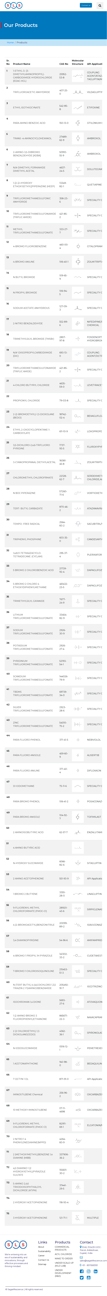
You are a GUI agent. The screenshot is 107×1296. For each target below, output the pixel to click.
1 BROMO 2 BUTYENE (25, 894)
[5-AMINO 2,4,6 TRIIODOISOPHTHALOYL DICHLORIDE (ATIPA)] (78, 1187)
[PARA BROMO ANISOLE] (78, 816)
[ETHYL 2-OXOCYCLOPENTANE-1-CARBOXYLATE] (78, 431)
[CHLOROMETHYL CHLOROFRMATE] (78, 477)
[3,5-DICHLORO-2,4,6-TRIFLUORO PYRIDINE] (78, 446)
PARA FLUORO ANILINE (26, 770)
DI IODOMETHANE (23, 786)
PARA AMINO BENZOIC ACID (29, 123)
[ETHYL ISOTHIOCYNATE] (78, 107)
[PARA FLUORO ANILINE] (78, 770)
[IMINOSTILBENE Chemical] (78, 1094)
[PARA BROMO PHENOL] (78, 801)
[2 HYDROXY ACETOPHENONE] (78, 1202)
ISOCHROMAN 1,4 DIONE (27, 1002)
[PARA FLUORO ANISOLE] (78, 755)
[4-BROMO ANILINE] (78, 261)
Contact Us (43, 1260)
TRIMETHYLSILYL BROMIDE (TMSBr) (33, 339)
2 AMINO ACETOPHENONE (28, 878)
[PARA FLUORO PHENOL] (78, 739)
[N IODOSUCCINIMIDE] (78, 1048)
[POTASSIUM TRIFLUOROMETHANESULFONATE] (78, 647)
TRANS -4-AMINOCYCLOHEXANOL (32, 138)
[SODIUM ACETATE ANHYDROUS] (78, 308)
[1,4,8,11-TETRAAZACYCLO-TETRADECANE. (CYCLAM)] (78, 554)
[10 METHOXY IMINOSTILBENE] (78, 1109)
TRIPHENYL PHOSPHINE (27, 539)
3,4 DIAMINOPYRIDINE (26, 940)
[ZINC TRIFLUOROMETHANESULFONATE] (78, 724)
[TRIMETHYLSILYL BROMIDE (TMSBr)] (78, 338)
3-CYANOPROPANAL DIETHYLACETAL (34, 462)
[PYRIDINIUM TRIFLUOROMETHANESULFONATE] (78, 662)
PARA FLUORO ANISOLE (27, 755)
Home (10, 42)
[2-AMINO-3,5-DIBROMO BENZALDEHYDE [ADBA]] (78, 153)
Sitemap (42, 1264)
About (41, 1247)
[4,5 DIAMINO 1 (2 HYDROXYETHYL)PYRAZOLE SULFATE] (78, 1171)
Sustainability (44, 1251)
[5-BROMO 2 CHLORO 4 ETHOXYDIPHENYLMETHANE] (78, 585)
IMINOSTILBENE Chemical (28, 1094)
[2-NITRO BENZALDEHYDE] (78, 323)
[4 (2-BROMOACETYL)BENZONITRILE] (78, 924)
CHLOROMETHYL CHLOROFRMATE (33, 477)
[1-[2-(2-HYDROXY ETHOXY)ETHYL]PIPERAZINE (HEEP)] (78, 184)
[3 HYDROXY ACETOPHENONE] (78, 1217)
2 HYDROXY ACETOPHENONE (30, 1202)
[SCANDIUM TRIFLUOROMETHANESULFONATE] (78, 678)
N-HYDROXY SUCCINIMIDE (28, 863)
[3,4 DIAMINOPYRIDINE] (78, 940)
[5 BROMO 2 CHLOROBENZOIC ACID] (78, 570)
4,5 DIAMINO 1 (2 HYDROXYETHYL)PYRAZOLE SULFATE (29, 1171)
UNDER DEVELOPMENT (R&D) (63, 1273)
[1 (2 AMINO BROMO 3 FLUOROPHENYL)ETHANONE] (78, 1017)
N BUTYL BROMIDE (24, 277)
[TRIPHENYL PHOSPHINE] (78, 539)
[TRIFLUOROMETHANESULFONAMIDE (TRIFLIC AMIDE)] (78, 215)
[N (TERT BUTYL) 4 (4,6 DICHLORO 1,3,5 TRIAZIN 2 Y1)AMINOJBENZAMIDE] (78, 986)
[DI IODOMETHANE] (78, 786)
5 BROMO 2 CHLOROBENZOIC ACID (33, 570)
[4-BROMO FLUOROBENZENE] (78, 246)
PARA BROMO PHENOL (26, 801)
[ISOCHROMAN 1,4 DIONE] (78, 1001)
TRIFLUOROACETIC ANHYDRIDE (31, 92)
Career (41, 1255)
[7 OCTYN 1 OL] (78, 1079)
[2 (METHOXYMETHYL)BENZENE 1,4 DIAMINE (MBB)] (78, 1156)
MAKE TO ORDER (64, 1258)
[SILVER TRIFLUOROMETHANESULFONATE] (78, 709)
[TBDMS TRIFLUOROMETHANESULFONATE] (78, 693)
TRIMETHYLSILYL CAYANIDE (29, 601)
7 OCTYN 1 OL (20, 1079)
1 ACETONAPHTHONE (25, 1063)
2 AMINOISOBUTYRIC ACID (28, 832)
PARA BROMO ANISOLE (26, 817)
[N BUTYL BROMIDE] (78, 277)
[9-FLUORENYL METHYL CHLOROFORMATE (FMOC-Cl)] (78, 909)
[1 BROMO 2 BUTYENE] (78, 894)
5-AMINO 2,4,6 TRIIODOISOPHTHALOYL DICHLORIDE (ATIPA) (27, 1187)
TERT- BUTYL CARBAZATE (28, 508)
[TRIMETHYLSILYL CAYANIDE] (78, 601)
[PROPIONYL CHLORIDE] (78, 400)
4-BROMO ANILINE (24, 261)
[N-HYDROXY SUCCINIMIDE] (78, 863)
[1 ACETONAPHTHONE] (78, 1063)
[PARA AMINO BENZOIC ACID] (78, 123)
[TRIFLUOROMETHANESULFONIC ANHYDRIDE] (78, 200)
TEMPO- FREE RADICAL (26, 524)
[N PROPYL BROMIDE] (78, 292)
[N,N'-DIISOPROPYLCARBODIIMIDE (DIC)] (78, 354)
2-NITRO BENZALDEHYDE (28, 323)
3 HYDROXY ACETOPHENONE (30, 1218)
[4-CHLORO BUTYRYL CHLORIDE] (78, 385)
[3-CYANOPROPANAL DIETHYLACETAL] (78, 462)
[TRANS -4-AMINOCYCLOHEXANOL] (78, 138)
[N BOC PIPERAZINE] (78, 493)
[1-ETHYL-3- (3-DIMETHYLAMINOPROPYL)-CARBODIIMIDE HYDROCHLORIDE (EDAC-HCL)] (78, 75)
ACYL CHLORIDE (63, 1254)
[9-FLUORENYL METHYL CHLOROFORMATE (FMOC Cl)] (78, 1125)
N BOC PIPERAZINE (24, 493)
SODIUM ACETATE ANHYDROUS (31, 308)
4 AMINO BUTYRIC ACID (26, 847)
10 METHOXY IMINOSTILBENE (30, 1110)
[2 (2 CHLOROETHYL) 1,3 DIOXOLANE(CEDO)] (78, 1032)
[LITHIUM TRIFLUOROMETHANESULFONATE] (78, 616)
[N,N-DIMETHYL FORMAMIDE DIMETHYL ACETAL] (78, 169)
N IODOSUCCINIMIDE (25, 1048)
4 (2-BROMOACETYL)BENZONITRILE (34, 925)
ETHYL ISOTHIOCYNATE (26, 107)
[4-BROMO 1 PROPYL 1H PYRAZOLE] (78, 955)
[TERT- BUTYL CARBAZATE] (78, 508)
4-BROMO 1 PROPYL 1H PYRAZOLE (32, 955)
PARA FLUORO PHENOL (26, 739)
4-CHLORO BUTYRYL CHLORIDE (31, 385)
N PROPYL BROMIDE (25, 292)
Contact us (86, 5)
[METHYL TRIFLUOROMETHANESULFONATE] (78, 230)
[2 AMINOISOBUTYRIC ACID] (78, 832)
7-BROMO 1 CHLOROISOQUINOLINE (33, 971)
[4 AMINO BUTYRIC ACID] (78, 847)
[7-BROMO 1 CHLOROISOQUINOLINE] (78, 971)
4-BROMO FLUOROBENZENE (30, 246)
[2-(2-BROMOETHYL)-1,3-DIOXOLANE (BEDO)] (78, 416)
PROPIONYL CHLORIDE (26, 400)
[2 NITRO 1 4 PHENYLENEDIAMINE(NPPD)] (78, 1140)
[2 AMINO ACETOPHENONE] (78, 878)
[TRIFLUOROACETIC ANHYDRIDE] (78, 92)
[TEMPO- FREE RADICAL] (78, 523)
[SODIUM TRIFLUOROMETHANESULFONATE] (78, 631)
